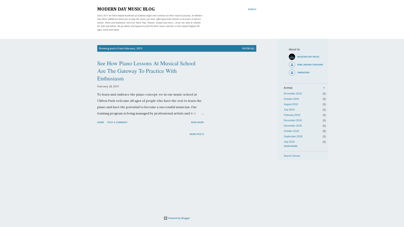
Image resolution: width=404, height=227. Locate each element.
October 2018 (291, 131)
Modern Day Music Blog (126, 9)
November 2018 (293, 125)
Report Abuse (292, 155)
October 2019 (291, 99)
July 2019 (289, 109)
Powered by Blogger (178, 218)
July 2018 (289, 141)
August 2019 (291, 104)
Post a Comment (117, 122)
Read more (197, 122)
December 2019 (293, 93)
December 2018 (293, 120)
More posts (197, 134)
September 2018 (293, 136)
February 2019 (292, 115)
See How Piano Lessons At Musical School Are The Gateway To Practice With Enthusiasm (146, 70)
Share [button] (100, 122)
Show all (248, 48)
